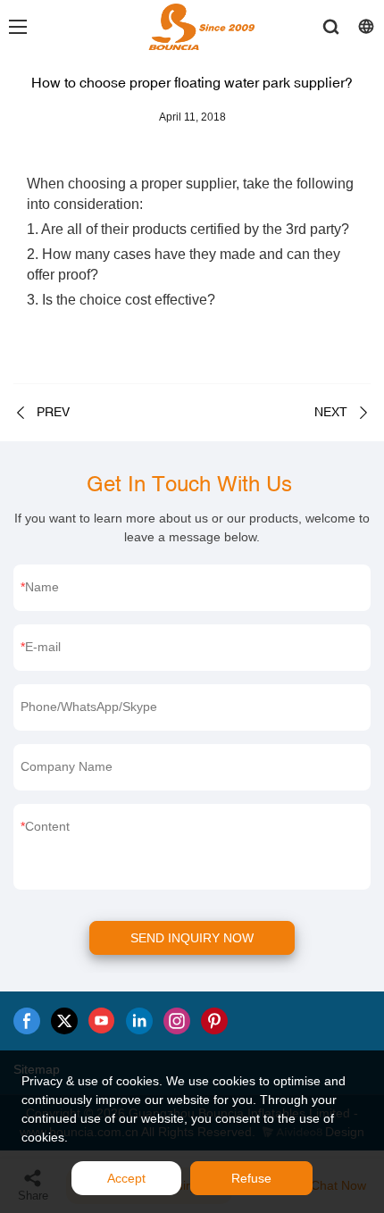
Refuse (251, 1178)
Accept (126, 1178)
